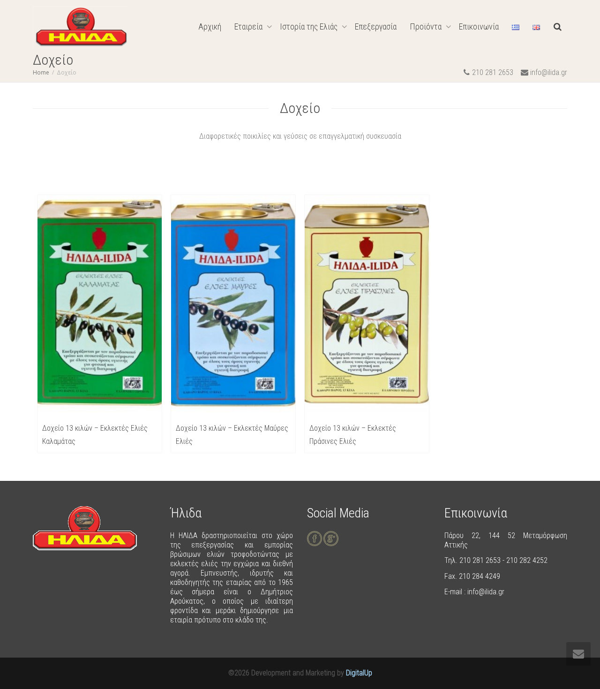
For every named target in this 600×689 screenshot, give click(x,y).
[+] (100, 303)
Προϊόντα (426, 26)
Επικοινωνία (479, 26)
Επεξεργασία (376, 26)
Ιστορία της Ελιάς (309, 26)
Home (41, 72)
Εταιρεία (249, 26)
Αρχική (209, 26)
